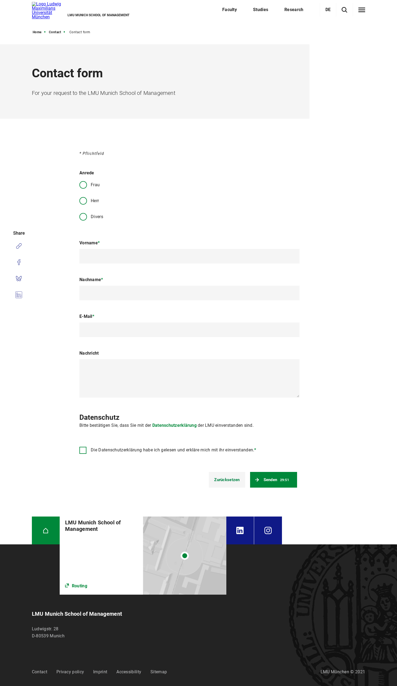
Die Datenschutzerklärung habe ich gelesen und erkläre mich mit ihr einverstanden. (173, 449)
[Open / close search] (344, 10)
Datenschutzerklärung (174, 425)
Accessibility (128, 671)
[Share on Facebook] (19, 262)
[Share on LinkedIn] (19, 295)
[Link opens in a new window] (143, 556)
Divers (97, 216)
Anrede (86, 172)
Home (37, 32)
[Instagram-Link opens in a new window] (268, 530)
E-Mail (86, 316)
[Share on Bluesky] (19, 278)
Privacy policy (70, 671)
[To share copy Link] (19, 246)
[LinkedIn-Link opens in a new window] (240, 530)
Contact (55, 32)
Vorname (89, 242)
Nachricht (89, 353)
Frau (95, 184)
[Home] (46, 530)
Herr (95, 200)
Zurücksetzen (227, 479)
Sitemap (158, 671)
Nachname (91, 279)
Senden (276, 479)
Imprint (100, 671)
